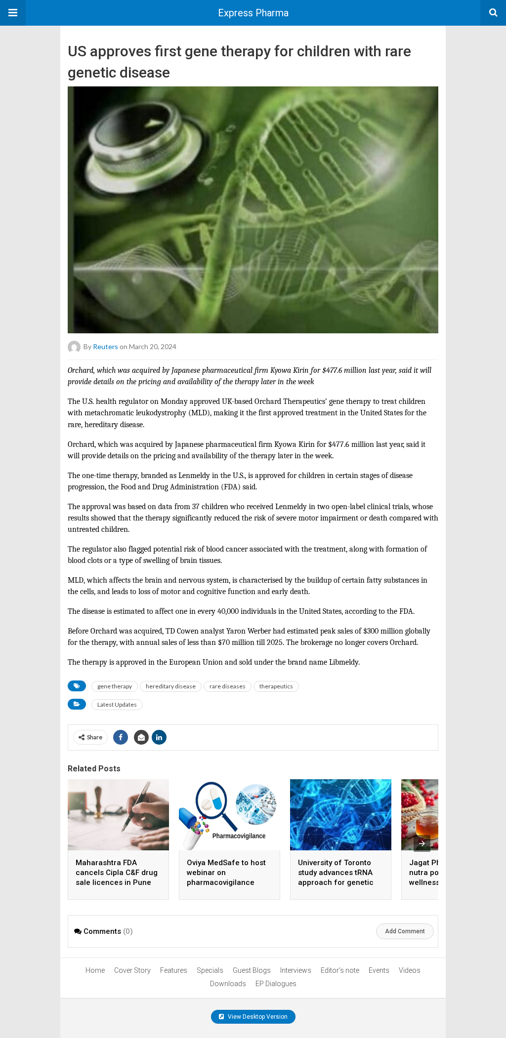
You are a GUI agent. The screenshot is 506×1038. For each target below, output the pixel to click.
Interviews (295, 970)
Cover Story (132, 970)
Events (379, 970)
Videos (410, 970)
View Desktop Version (257, 1016)
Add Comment (405, 931)
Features (173, 970)
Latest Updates (117, 704)
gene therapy (114, 686)
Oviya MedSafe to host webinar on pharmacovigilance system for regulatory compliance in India (226, 882)
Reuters (105, 346)
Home (95, 970)
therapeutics (276, 686)
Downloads (228, 984)
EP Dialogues (275, 984)
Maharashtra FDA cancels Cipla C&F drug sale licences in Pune (117, 872)
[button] (13, 13)
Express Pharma (253, 13)
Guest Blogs (252, 970)
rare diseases (228, 686)
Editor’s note (340, 970)
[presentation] (422, 843)
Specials (210, 970)
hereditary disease (171, 686)
